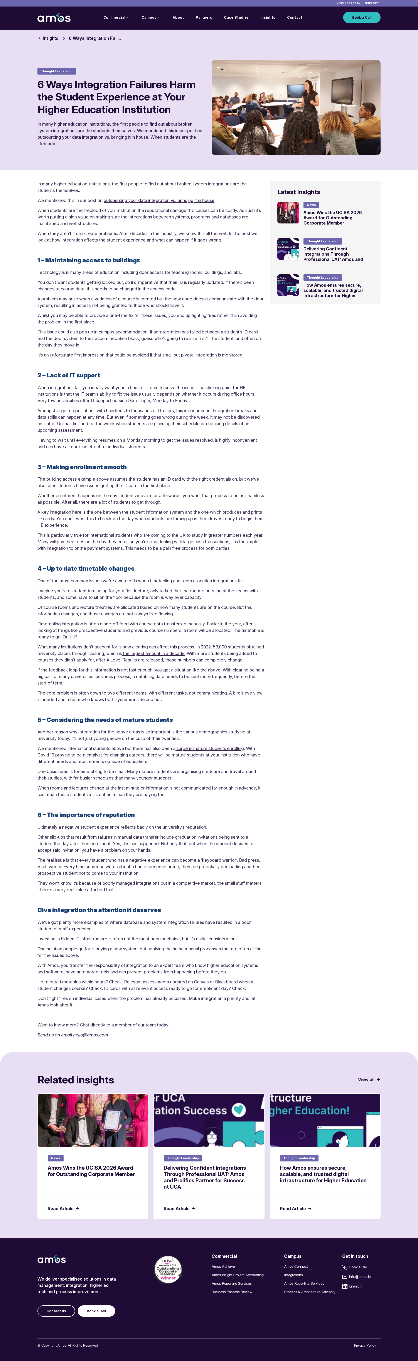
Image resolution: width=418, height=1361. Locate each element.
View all (366, 1079)
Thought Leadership (56, 71)
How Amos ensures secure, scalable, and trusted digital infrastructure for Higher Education (333, 293)
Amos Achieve (223, 1266)
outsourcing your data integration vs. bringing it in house (159, 200)
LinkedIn (355, 1286)
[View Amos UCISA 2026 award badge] (168, 1269)
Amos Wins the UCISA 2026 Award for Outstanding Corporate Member (332, 218)
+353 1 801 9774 (348, 3)
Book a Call (361, 17)
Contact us (56, 1311)
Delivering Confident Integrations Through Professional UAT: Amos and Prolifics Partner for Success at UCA (337, 259)
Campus (149, 17)
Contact (294, 17)
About (178, 17)
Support (372, 3)
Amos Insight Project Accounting (238, 1275)
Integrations (293, 1275)
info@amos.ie (360, 1276)
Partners (204, 17)
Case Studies (236, 17)
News (311, 205)
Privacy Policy (365, 1345)
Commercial (114, 17)
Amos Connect (296, 1266)
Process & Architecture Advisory (309, 1292)
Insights (268, 17)
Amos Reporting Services (232, 1283)
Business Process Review (232, 1292)
